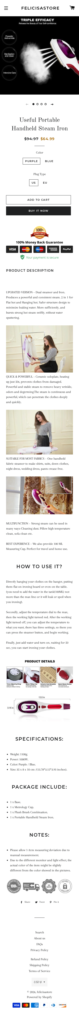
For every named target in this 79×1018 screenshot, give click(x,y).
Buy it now (39, 210)
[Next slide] (52, 104)
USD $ (38, 982)
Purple (31, 161)
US (34, 182)
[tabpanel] (39, 55)
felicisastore (39, 8)
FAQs (39, 944)
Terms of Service (39, 971)
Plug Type (39, 174)
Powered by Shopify (39, 997)
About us (39, 938)
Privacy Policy (39, 950)
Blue (49, 161)
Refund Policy (39, 959)
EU (45, 182)
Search (39, 932)
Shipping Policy (39, 965)
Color (39, 152)
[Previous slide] (26, 104)
